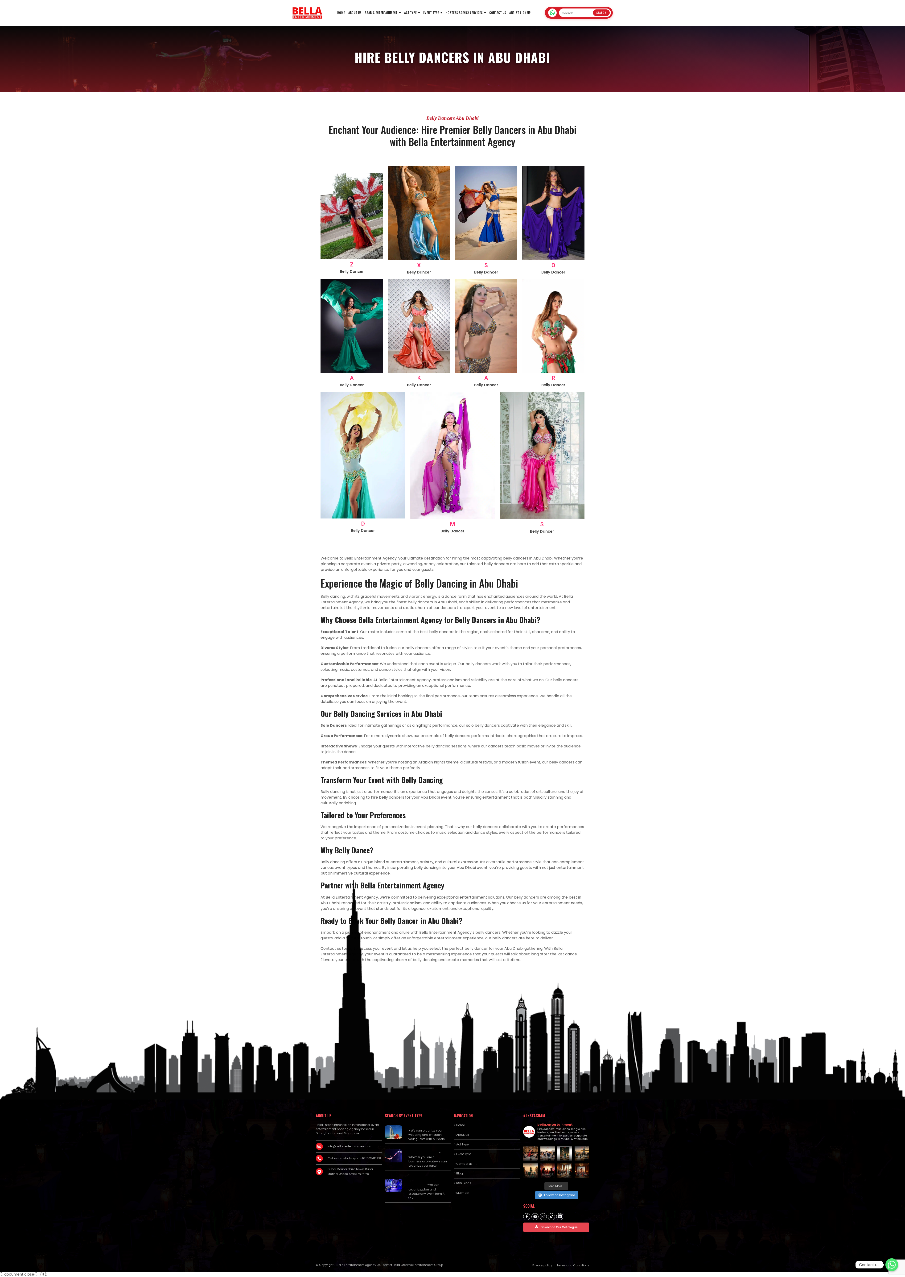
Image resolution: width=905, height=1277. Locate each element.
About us (355, 12)
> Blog (458, 1173)
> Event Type (462, 1154)
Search (601, 13)
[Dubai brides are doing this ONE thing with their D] (547, 1170)
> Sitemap (461, 1193)
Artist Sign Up (520, 12)
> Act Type (461, 1144)
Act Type (410, 12)
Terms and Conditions (573, 1265)
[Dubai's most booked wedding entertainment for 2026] (582, 1153)
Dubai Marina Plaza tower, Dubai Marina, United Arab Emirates (351, 1171)
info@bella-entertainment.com (350, 1146)
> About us (461, 1135)
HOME (341, 12)
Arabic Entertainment (381, 12)
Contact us (497, 12)
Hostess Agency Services (464, 12)
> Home (459, 1125)
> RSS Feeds (462, 1183)
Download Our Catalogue (559, 1227)
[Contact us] (891, 1264)
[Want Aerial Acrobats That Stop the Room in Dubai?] (582, 1170)
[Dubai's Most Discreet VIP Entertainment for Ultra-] (564, 1170)
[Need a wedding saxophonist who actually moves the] (547, 1153)
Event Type (431, 12)
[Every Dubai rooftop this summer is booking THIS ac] (530, 1170)
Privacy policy (542, 1265)
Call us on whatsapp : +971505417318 (354, 1158)
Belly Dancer (352, 271)
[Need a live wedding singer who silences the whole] (564, 1153)
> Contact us (463, 1164)
